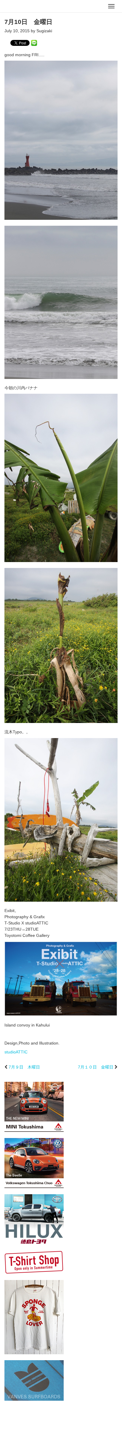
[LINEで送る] (34, 42)
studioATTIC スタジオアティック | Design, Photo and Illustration (28, 6)
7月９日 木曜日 (24, 1067)
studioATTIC (16, 1052)
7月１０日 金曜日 (95, 1067)
